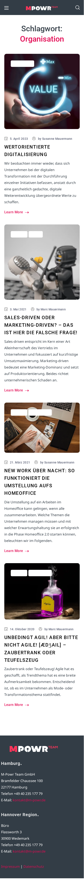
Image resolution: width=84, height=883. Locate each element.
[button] (77, 7)
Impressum (10, 866)
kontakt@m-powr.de (29, 800)
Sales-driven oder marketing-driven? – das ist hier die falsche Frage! (41, 325)
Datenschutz (33, 866)
